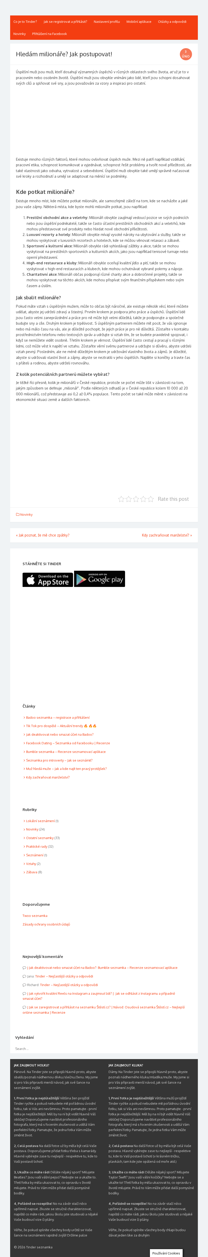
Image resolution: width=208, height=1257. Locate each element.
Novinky (19, 34)
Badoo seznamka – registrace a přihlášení (58, 717)
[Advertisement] (104, 123)
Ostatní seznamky (40, 838)
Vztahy (31, 864)
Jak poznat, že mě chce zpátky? (43, 535)
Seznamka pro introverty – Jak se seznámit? (59, 760)
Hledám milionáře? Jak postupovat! (64, 54)
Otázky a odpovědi (172, 22)
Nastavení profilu (107, 22)
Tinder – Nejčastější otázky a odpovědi (64, 976)
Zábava (31, 872)
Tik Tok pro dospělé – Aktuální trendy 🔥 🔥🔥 (61, 726)
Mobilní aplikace (139, 22)
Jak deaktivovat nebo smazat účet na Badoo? (60, 734)
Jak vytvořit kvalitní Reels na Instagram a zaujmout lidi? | (71, 993)
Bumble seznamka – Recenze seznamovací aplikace (66, 752)
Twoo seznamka (35, 916)
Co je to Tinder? (25, 22)
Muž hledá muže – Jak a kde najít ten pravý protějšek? (66, 769)
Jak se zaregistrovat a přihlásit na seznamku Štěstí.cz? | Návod (76, 1007)
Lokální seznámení (40, 821)
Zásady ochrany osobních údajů (46, 924)
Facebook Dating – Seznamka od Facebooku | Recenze (68, 743)
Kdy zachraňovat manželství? (167, 535)
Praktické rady (36, 846)
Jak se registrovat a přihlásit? (65, 22)
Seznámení (34, 855)
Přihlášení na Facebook (49, 34)
